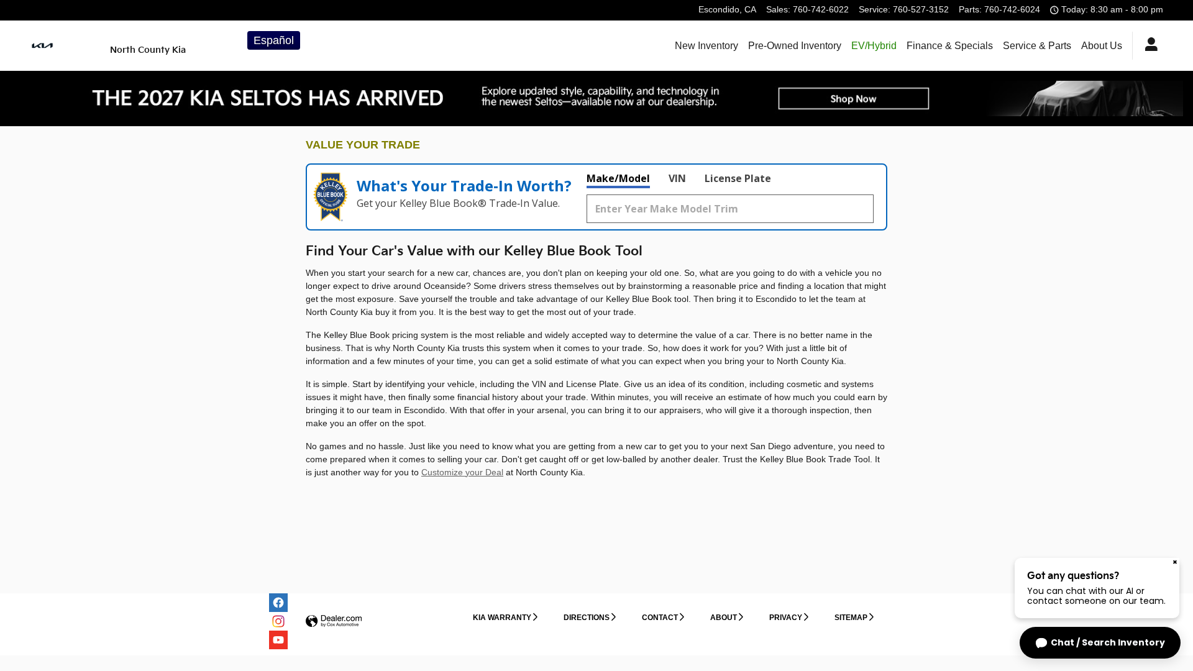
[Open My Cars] (1148, 46)
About (723, 617)
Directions (587, 617)
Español (274, 40)
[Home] (62, 45)
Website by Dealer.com (334, 621)
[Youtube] (278, 640)
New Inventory (706, 45)
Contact (660, 617)
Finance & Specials (950, 45)
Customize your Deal (462, 472)
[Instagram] (278, 621)
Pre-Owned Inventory (794, 45)
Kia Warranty (502, 617)
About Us (1101, 45)
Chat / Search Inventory (1108, 642)
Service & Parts (1037, 45)
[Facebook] (278, 602)
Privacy (785, 617)
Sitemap (850, 617)
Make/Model (618, 178)
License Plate (738, 178)
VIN (677, 178)
